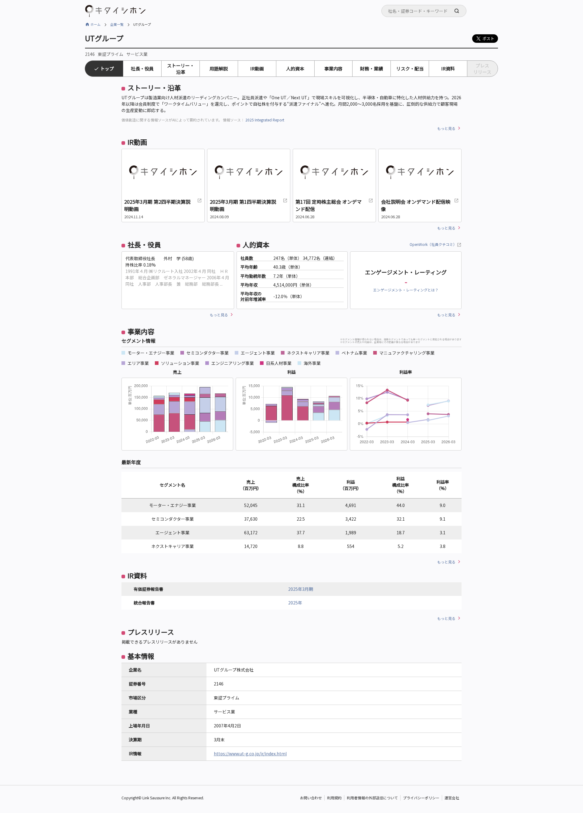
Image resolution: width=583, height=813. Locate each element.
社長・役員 (142, 68)
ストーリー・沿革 (180, 68)
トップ (107, 68)
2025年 (295, 603)
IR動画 (257, 68)
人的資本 (295, 68)
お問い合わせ (311, 797)
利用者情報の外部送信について (372, 797)
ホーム (95, 24)
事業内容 (333, 68)
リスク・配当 (410, 68)
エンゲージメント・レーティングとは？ (405, 289)
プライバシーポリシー (421, 797)
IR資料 (448, 68)
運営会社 (452, 797)
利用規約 (334, 797)
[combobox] (423, 11)
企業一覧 (117, 24)
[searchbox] (425, 11)
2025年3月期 (300, 589)
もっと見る (446, 128)
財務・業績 (371, 68)
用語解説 (219, 68)
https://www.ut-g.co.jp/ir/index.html (250, 753)
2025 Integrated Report (264, 119)
